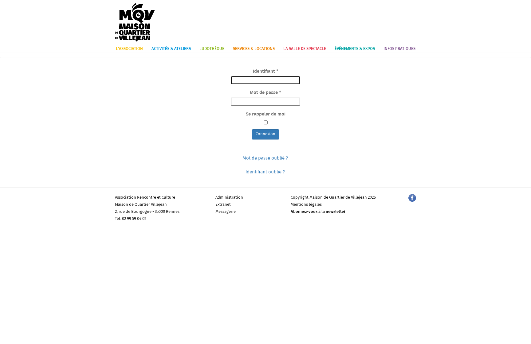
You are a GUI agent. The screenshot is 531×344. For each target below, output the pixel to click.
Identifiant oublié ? (265, 172)
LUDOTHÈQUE (211, 49)
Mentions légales (306, 205)
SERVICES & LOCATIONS (254, 49)
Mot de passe (265, 92)
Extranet (223, 205)
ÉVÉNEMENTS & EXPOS (355, 49)
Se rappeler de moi (265, 114)
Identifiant (265, 71)
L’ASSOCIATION (129, 49)
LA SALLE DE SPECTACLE (304, 49)
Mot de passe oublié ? (265, 158)
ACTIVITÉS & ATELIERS (171, 49)
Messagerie (225, 212)
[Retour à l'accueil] (135, 22)
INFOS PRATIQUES (399, 49)
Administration (229, 198)
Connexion (265, 134)
